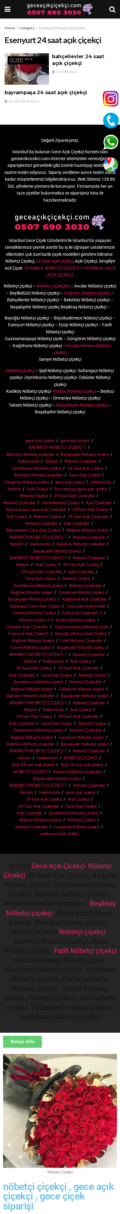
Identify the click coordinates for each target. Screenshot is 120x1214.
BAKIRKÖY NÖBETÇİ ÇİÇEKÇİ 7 (57, 447)
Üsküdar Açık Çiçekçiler (27, 626)
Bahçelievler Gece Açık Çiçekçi (33, 530)
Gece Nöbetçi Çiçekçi (61, 502)
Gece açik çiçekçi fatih (85, 606)
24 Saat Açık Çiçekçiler (74, 495)
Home (10, 28)
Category (26, 28)
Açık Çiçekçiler (77, 523)
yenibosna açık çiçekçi (59, 833)
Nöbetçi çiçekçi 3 (34, 619)
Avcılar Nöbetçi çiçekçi (75, 619)
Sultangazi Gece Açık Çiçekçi (35, 606)
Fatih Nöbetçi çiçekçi (85, 951)
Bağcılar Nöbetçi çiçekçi (86, 293)
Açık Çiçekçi (37, 488)
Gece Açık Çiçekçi (84, 474)
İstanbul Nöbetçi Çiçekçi (34, 612)
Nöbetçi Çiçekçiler (81, 461)
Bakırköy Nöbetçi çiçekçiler (30, 454)
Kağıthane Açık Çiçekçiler (84, 599)
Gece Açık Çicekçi (58, 866)
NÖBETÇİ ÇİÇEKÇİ (81, 757)
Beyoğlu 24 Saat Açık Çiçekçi (80, 633)
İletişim (51, 461)
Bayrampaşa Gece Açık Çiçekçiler (36, 509)
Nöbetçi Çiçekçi (34, 495)
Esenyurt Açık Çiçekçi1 (29, 633)
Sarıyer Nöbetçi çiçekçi (30, 647)
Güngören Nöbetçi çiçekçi (26, 482)
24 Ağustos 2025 (23, 101)
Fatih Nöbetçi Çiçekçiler (81, 640)
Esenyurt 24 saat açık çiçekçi (62, 28)
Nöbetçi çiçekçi (20, 370)
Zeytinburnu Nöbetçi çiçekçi (36, 468)
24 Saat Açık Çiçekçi (21, 60)
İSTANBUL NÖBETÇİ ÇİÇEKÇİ (52, 268)
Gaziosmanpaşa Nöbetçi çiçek (81, 626)
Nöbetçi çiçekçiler (53, 285)
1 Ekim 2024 (66, 72)
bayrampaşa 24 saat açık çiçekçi (46, 92)
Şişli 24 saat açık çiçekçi (33, 764)
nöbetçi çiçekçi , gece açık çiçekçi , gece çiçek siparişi (58, 1196)
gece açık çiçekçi (40, 440)
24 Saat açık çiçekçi (54, 261)
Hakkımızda (28, 461)
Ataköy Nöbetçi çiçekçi (74, 391)
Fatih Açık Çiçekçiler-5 (82, 612)
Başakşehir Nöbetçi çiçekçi (85, 454)
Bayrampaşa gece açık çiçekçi (80, 488)
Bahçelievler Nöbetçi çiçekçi (82, 405)
